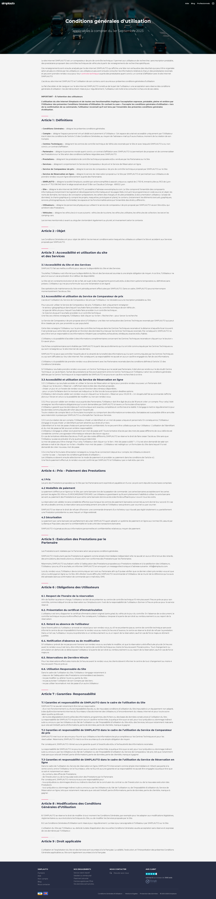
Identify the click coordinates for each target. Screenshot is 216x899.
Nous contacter (44, 884)
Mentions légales (131, 894)
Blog (193, 3)
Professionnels (203, 3)
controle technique (90, 74)
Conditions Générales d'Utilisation (110, 894)
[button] (213, 3)
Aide (187, 3)
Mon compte (43, 879)
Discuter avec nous (121, 873)
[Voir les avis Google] (151, 881)
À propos (41, 873)
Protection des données (149, 894)
